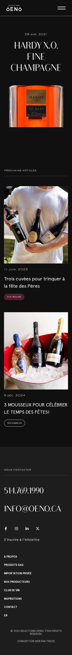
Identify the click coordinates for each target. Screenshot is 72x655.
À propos (10, 556)
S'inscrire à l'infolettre (22, 539)
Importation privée (18, 573)
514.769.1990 (24, 491)
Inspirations (13, 598)
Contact (10, 607)
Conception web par (36, 641)
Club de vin (12, 590)
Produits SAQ (13, 565)
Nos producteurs (17, 582)
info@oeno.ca (32, 509)
